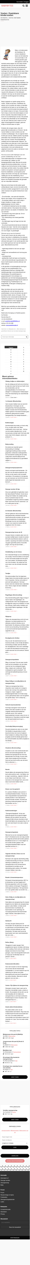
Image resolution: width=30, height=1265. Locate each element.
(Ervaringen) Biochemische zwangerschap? (11, 1058)
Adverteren (4, 1212)
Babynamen (12, 1036)
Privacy (3, 1214)
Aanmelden (20, 2)
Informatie (4, 18)
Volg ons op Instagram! (15, 1161)
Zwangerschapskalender (8, 1199)
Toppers (11, 347)
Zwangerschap (5, 1183)
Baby (2, 1185)
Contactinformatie (5, 1209)
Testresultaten (17, 1052)
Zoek (14, 1147)
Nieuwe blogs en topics (7, 1195)
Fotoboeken (4, 1197)
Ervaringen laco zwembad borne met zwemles (12, 1067)
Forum (2, 1192)
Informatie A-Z (4, 1178)
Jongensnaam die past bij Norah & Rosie (13, 1042)
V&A (16, 1061)
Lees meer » (11, 397)
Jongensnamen (6, 1130)
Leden (2, 1202)
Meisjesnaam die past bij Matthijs (13, 1034)
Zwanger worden (5, 1180)
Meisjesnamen (15, 1130)
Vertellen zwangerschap (10, 1110)
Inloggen (26, 2)
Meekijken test (7, 1050)
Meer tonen (15, 1077)
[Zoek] (26, 337)
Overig (14, 1112)
